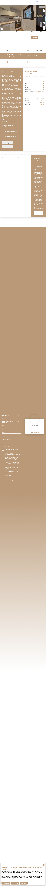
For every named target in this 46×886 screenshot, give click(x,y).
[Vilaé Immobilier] (40, 2)
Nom (3, 429)
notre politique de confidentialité (8, 880)
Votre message (5, 446)
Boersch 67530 (16, 65)
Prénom (4, 425)
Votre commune (6, 439)
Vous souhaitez (4, 441)
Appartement (9, 65)
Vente (3, 65)
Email (3, 432)
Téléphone (4, 436)
